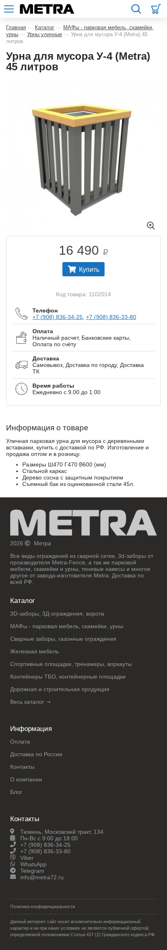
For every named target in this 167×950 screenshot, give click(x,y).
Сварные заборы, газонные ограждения (63, 639)
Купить (89, 269)
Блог (16, 792)
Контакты (22, 766)
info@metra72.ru (42, 877)
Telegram (32, 871)
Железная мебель (34, 651)
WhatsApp (33, 864)
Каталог (44, 27)
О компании (26, 779)
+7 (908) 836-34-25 (57, 317)
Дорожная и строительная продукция (59, 689)
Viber (27, 858)
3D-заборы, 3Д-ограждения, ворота (57, 613)
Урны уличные (44, 34)
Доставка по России (36, 754)
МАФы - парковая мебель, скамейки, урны (66, 626)
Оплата (20, 741)
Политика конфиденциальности (42, 906)
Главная (16, 27)
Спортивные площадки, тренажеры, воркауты (71, 664)
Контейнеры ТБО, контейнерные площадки (68, 676)
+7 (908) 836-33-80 (111, 317)
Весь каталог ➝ (30, 701)
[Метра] (83, 525)
